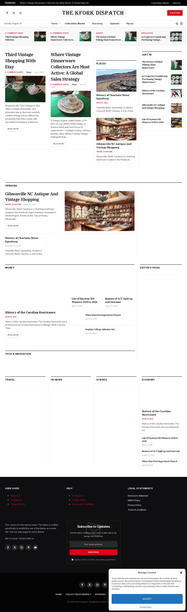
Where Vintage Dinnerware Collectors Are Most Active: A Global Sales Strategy (56, 3)
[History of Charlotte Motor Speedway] (116, 80)
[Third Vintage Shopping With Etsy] (40, 36)
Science (99, 33)
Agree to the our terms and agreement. (95, 560)
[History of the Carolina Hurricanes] (176, 94)
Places (129, 23)
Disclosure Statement (138, 495)
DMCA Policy (134, 500)
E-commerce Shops (14, 33)
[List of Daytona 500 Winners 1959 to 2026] (176, 123)
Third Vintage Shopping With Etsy (16, 38)
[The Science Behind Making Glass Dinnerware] (131, 36)
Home (54, 23)
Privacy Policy (18, 504)
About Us (15, 495)
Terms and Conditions (83, 504)
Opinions (177, 3)
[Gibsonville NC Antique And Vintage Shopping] (116, 129)
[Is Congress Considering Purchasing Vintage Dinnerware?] (176, 36)
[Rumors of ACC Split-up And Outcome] (120, 284)
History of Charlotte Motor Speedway (113, 97)
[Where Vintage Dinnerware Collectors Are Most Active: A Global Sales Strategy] (85, 36)
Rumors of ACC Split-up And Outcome (119, 300)
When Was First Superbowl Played (103, 315)
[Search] (177, 23)
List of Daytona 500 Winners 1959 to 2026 (153, 121)
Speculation (147, 33)
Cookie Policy (146, 607)
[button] (181, 572)
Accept (147, 599)
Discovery (97, 23)
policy (102, 560)
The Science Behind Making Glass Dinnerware (108, 38)
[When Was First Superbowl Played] (77, 318)
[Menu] (181, 23)
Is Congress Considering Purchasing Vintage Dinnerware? (153, 38)
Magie (28, 72)
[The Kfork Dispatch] (93, 13)
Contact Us (16, 500)
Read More (13, 129)
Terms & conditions (137, 509)
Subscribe (175, 13)
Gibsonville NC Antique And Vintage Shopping (113, 145)
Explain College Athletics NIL (100, 329)
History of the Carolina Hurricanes (153, 92)
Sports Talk (102, 103)
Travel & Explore (104, 152)
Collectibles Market (160, 3)
